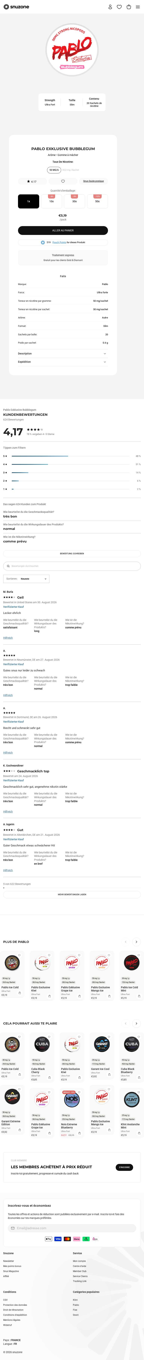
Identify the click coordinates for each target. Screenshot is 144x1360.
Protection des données (15, 1305)
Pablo (76, 1305)
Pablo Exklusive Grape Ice (70, 989)
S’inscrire (124, 1167)
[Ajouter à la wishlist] (63, 181)
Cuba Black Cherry (38, 1070)
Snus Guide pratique (93, 181)
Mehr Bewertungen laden (72, 894)
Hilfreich (8, 637)
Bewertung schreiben (72, 553)
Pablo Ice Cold (10, 987)
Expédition (24, 361)
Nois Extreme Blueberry (69, 1126)
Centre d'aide (79, 1266)
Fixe (75, 1310)
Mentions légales (11, 1320)
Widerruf (7, 1325)
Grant (76, 1315)
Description (25, 353)
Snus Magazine (11, 1271)
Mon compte (79, 1261)
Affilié (6, 1276)
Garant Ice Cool (100, 1068)
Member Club (79, 1271)
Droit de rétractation (13, 1310)
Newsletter (8, 1261)
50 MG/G (54, 170)
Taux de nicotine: (63, 161)
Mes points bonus (12, 1266)
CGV (5, 1300)
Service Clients (80, 1276)
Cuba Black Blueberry (127, 1070)
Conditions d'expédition (15, 1315)
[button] (32, 181)
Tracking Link (79, 1281)
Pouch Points (59, 242)
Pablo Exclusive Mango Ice (100, 989)
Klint (75, 1300)
